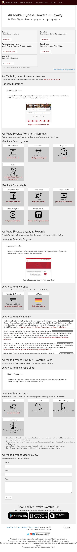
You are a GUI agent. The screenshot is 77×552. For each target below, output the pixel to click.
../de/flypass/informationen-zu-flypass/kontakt (13, 178)
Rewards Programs (26, 3)
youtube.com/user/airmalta (63, 202)
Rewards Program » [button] (9, 52)
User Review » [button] (8, 64)
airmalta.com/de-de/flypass (13, 306)
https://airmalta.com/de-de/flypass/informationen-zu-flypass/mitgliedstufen (43, 327)
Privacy (30, 527)
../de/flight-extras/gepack (38, 158)
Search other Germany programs (64, 69)
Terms (36, 527)
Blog (60, 3)
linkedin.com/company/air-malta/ (38, 221)
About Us (10, 527)
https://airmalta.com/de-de (52, 79)
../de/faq (63, 158)
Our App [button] (53, 3)
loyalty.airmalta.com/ (13, 413)
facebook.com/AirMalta (13, 202)
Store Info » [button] (45, 40)
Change (67, 527)
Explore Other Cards (38, 306)
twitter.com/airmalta (38, 202)
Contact (24, 527)
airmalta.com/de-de (13, 158)
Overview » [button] (7, 40)
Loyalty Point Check (41, 3)
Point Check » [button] (46, 52)
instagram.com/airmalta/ (13, 221)
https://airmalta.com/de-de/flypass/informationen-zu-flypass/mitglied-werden (28, 349)
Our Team (17, 527)
